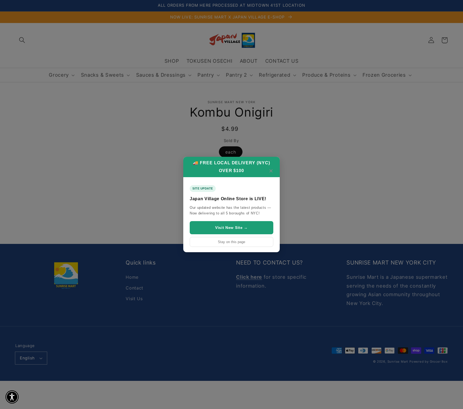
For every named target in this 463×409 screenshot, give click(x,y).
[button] (12, 397)
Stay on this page (231, 242)
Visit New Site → (231, 227)
